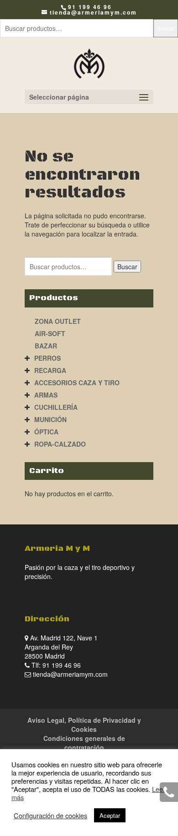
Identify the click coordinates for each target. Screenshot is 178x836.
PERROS (47, 358)
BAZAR (46, 345)
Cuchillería (56, 407)
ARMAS (46, 394)
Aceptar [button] (109, 815)
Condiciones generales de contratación (84, 743)
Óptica (46, 431)
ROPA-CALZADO (60, 443)
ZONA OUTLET (58, 321)
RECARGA (50, 370)
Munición (50, 419)
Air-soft (50, 333)
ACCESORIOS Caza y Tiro (77, 382)
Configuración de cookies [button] (50, 815)
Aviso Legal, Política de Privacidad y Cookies (84, 724)
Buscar (165, 28)
